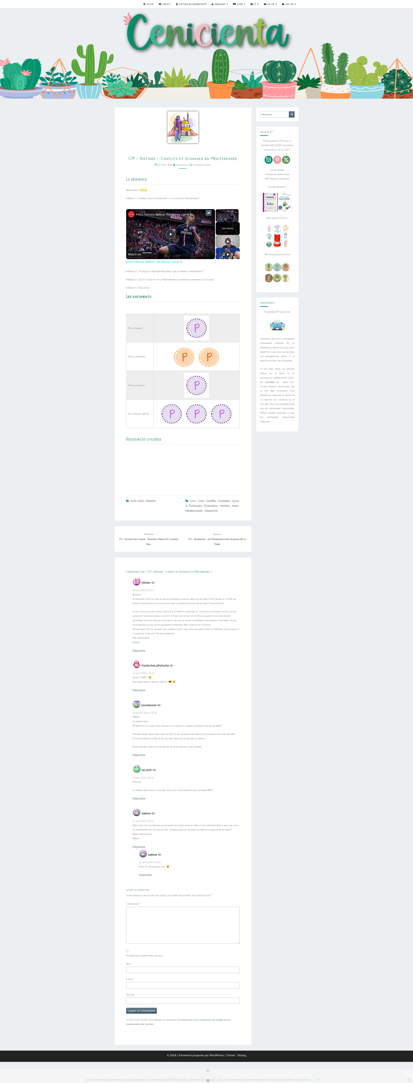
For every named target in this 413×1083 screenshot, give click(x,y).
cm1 (193, 501)
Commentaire (133, 903)
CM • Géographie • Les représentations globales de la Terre (217, 539)
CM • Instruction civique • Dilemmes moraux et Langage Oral (148, 539)
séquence (211, 510)
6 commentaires (202, 164)
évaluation (211, 505)
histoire (225, 505)
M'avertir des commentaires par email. (144, 955)
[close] (207, 1070)
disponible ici (272, 382)
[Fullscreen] (237, 220)
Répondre (139, 650)
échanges (195, 505)
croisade (224, 501)
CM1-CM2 (137, 501)
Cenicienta (182, 164)
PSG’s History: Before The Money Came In (164, 214)
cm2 (201, 501)
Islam (235, 505)
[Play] (218, 220)
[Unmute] (221, 220)
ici (268, 421)
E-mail (130, 979)
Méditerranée (193, 510)
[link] (131, 214)
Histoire (151, 501)
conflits (211, 501)
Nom (129, 963)
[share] (209, 213)
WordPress (217, 1055)
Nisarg (242, 1055)
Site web (130, 994)
